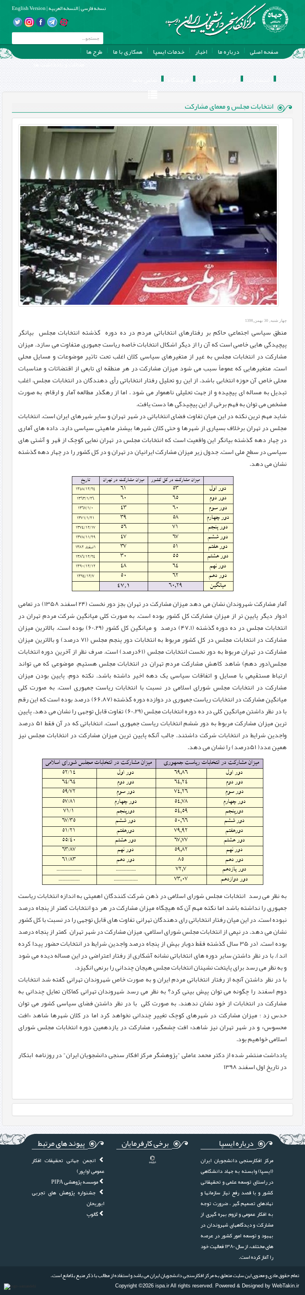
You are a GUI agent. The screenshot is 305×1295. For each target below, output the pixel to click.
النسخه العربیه (63, 8)
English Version (29, 8)
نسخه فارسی (93, 8)
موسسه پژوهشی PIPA (75, 1181)
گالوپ (93, 1214)
